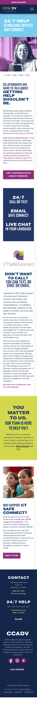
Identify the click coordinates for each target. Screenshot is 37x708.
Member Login (28, 692)
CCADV (18, 633)
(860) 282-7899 (18, 591)
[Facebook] (10, 662)
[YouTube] (23, 662)
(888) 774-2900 (18, 613)
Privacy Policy (8, 692)
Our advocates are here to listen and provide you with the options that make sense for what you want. (17, 155)
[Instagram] (17, 662)
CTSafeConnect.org (18, 610)
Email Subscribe (17, 669)
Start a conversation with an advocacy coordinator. (18, 174)
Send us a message (18, 593)
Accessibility (18, 692)
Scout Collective (25, 689)
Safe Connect (22, 446)
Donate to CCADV (11, 555)
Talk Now (18, 619)
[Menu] (32, 9)
